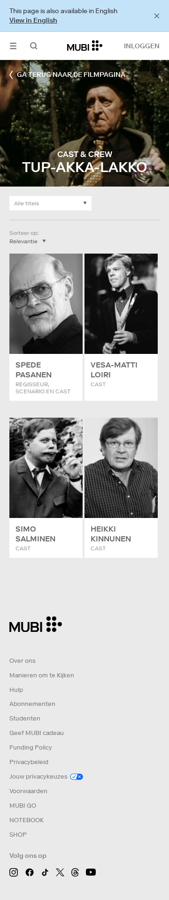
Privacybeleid (28, 762)
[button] (13, 46)
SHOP (18, 835)
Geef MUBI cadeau (36, 733)
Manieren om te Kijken (41, 675)
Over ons (22, 661)
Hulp (16, 690)
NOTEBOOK (26, 820)
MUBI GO (22, 806)
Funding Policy (30, 747)
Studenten (24, 718)
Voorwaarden (28, 791)
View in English (33, 20)
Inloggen (142, 46)
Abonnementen (32, 704)
